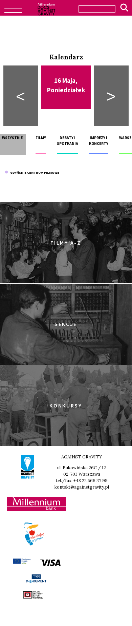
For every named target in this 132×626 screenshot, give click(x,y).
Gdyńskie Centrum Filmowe (33, 172)
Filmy (41, 137)
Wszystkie (12, 137)
